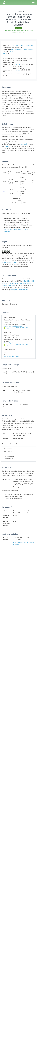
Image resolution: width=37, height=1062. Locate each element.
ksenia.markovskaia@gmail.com (13, 326)
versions (7, 146)
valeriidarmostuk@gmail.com (12, 356)
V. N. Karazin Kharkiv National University (22, 49)
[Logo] (3, 2)
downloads (23, 144)
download (18, 64)
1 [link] (19, 202)
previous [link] (14, 202)
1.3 (5, 191)
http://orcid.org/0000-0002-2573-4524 (17, 328)
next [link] (24, 202)
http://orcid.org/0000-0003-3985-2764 (17, 345)
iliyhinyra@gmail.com (10, 343)
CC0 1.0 (10, 51)
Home (15, 11)
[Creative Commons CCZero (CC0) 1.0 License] (6, 251)
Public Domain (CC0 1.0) (9, 262)
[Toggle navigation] (33, 2)
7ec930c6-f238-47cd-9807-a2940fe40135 (22, 46)
